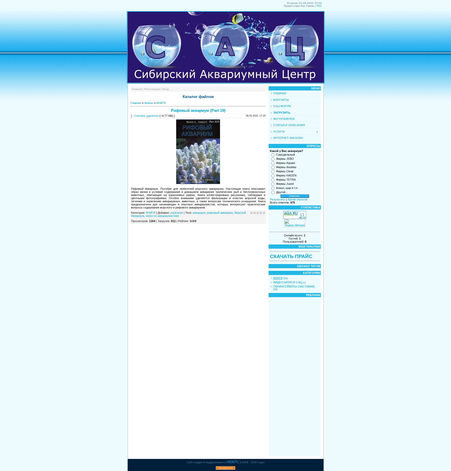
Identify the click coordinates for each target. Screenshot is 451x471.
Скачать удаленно (146, 115)
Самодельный (285, 154)
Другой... (282, 192)
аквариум (199, 212)
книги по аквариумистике (162, 215)
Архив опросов (297, 199)
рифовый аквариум (220, 212)
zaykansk (176, 212)
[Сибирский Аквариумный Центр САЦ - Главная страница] (225, 82)
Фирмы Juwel (285, 183)
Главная (137, 89)
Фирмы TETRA (286, 179)
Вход (166, 89)
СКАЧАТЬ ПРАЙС (291, 256)
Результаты (277, 199)
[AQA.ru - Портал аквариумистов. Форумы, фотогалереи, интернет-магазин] (294, 217)
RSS (319, 5)
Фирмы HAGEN (286, 175)
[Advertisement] (285, 376)
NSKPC (233, 462)
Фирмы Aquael (285, 162)
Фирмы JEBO (285, 158)
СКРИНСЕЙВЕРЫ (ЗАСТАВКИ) (294, 286)
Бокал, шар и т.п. (287, 187)
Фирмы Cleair (285, 171)
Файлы (148, 103)
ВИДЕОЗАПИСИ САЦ (287, 282)
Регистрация (152, 89)
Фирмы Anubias (286, 167)
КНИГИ (161, 103)
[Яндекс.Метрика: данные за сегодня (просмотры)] (294, 223)
